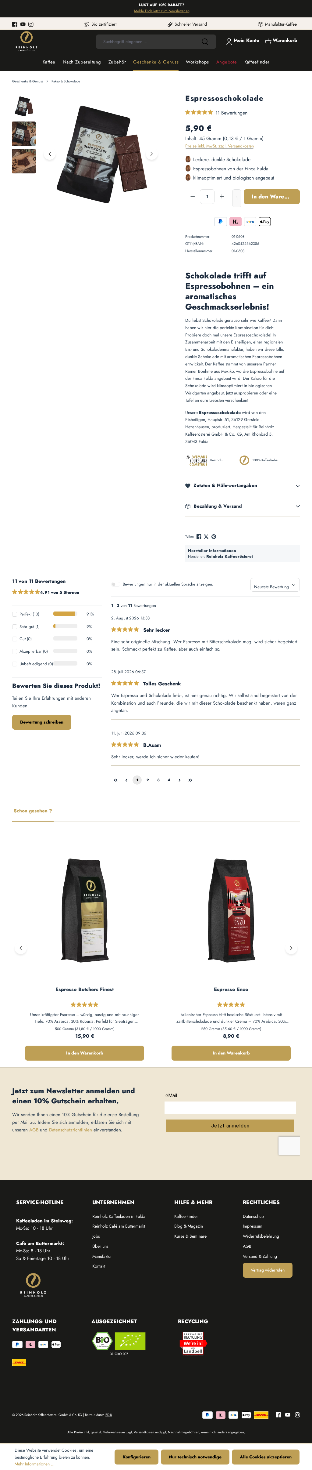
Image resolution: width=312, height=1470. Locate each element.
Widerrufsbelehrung (261, 1236)
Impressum (252, 1226)
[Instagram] (31, 24)
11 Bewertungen (231, 112)
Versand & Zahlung (260, 1256)
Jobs (96, 1236)
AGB (33, 1130)
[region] (86, 153)
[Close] (304, 8)
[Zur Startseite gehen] (26, 41)
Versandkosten (144, 1432)
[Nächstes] (152, 153)
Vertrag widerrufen (268, 1270)
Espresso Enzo (231, 989)
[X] (207, 536)
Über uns (100, 1246)
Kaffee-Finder (186, 1216)
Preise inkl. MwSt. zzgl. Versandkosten (219, 146)
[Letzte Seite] (190, 780)
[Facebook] (14, 24)
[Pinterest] (214, 536)
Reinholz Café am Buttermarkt (118, 1226)
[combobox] (145, 41)
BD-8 (108, 1414)
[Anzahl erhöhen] (221, 196)
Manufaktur (102, 1256)
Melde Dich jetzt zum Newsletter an (149, 11)
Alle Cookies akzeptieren (266, 1457)
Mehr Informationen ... (35, 1464)
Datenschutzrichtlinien (70, 1130)
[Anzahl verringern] (192, 196)
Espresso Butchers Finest (84, 989)
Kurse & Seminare (190, 1236)
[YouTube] (23, 24)
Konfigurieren (136, 1457)
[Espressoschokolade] (100, 153)
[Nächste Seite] (179, 780)
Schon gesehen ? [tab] (33, 811)
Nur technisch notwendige (195, 1457)
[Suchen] (205, 41)
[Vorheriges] (50, 153)
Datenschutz (253, 1216)
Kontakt (98, 1266)
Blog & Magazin (188, 1226)
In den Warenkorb (276, 197)
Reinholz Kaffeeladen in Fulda (118, 1216)
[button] (242, 485)
